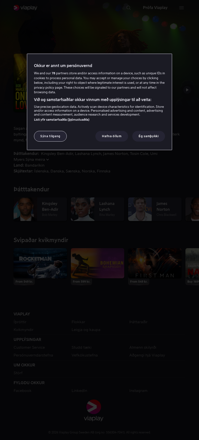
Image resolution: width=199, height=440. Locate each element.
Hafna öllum (111, 136)
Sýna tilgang (50, 136)
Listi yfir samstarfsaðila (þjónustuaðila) (62, 119)
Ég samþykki (148, 136)
